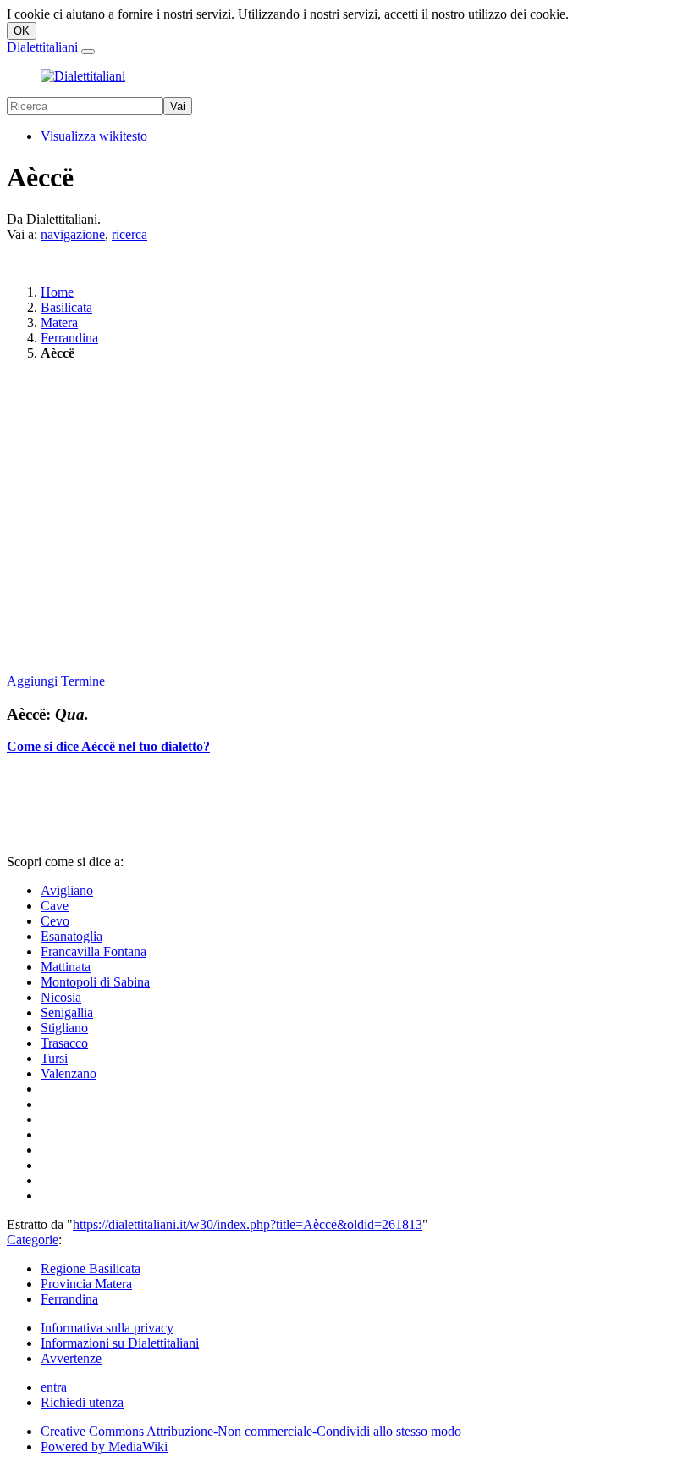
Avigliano (67, 890)
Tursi (54, 1058)
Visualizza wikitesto (94, 136)
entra (54, 1387)
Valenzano (68, 1073)
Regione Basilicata (90, 1268)
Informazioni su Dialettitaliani (120, 1343)
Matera (59, 322)
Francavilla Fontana (93, 951)
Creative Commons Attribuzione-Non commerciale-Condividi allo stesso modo (251, 1431)
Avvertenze (71, 1358)
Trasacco (64, 1043)
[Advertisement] (347, 518)
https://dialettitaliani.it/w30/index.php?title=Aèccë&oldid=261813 (247, 1224)
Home (57, 292)
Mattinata (66, 966)
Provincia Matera (86, 1283)
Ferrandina (69, 338)
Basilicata (66, 307)
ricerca (129, 234)
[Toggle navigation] (88, 51)
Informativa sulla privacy (107, 1328)
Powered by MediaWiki (104, 1446)
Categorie (32, 1239)
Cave (55, 905)
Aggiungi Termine (56, 681)
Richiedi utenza (82, 1402)
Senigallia (67, 1012)
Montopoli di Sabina (95, 982)
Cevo (55, 921)
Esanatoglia (71, 936)
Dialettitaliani (42, 47)
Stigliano (64, 1027)
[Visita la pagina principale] (83, 76)
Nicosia (61, 997)
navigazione (73, 234)
